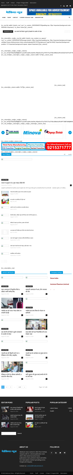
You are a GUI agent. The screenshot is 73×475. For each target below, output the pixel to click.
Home (2, 2)
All (64, 154)
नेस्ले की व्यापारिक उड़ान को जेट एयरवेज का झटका (20, 191)
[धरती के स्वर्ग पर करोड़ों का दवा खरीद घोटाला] (5, 209)
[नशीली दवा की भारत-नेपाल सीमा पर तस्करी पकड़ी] (12, 303)
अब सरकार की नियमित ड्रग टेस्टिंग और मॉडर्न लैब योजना (22, 230)
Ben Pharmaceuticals (58, 288)
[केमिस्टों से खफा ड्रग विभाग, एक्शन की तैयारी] (5, 224)
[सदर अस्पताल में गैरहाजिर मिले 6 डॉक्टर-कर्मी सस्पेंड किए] (12, 281)
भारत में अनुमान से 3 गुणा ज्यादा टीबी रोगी (13, 183)
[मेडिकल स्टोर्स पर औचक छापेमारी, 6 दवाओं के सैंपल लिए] (12, 366)
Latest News (5, 179)
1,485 (19, 387)
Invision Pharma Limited (59, 282)
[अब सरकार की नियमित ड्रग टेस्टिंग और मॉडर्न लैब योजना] (5, 232)
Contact (13, 2)
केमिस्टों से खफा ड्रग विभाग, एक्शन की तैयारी (19, 222)
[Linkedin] (64, 6)
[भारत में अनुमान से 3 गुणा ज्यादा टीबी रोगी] (36, 169)
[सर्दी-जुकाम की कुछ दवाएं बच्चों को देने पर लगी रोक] (36, 366)
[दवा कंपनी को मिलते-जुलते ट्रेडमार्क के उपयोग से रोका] (12, 324)
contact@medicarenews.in (35, 466)
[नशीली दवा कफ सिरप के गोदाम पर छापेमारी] (36, 303)
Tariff (7, 2)
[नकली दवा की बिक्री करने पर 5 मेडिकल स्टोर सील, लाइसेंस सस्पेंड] (12, 345)
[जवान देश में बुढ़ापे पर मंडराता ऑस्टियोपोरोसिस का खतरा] (5, 239)
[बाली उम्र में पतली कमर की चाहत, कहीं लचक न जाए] (5, 247)
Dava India (54, 276)
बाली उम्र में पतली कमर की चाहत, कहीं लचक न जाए (20, 245)
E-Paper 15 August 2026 (22, 2)
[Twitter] (67, 6)
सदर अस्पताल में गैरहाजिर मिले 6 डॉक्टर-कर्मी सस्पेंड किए (29, 31)
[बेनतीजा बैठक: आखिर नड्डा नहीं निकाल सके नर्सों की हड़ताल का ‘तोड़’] (5, 216)
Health (70, 154)
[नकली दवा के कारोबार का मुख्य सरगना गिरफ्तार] (36, 345)
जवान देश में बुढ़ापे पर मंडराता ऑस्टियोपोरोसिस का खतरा (21, 238)
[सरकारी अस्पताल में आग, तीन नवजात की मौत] (36, 281)
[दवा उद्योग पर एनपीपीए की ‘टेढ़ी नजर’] (5, 201)
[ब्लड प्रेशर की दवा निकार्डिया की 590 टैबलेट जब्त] (36, 324)
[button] (69, 17)
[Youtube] (70, 6)
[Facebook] (60, 6)
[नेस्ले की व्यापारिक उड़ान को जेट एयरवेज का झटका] (5, 193)
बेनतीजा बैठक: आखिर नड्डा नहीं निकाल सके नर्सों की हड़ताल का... (23, 215)
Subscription (33, 2)
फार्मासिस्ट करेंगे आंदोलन (15, 253)
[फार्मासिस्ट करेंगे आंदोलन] (5, 255)
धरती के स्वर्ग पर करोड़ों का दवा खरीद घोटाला (19, 207)
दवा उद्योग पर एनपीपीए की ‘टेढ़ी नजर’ (17, 199)
